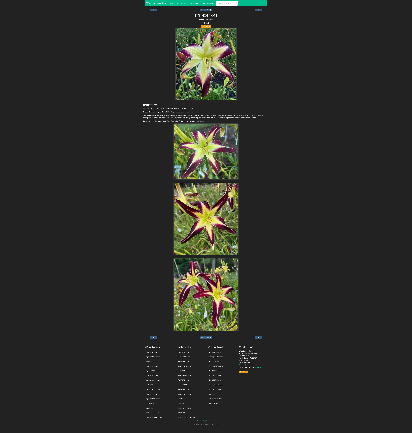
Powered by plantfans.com (206, 421)
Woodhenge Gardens (156, 3)
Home (171, 3)
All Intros (181, 403)
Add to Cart (205, 26)
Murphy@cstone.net (246, 365)
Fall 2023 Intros (152, 385)
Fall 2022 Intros (152, 394)
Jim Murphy (194, 3)
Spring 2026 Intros (153, 357)
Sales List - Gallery (153, 413)
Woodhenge (181, 3)
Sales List (149, 408)
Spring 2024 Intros (153, 380)
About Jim (181, 413)
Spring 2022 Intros (153, 399)
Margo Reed (207, 3)
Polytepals (150, 403)
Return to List (205, 10)
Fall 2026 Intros (152, 352)
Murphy (258, 367)
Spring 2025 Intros (153, 371)
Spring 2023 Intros (153, 389)
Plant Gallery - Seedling (186, 417)
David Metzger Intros (154, 417)
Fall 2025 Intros (152, 366)
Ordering (149, 361)
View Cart (243, 372)
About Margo (214, 403)
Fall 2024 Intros (152, 375)
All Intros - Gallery (184, 408)
